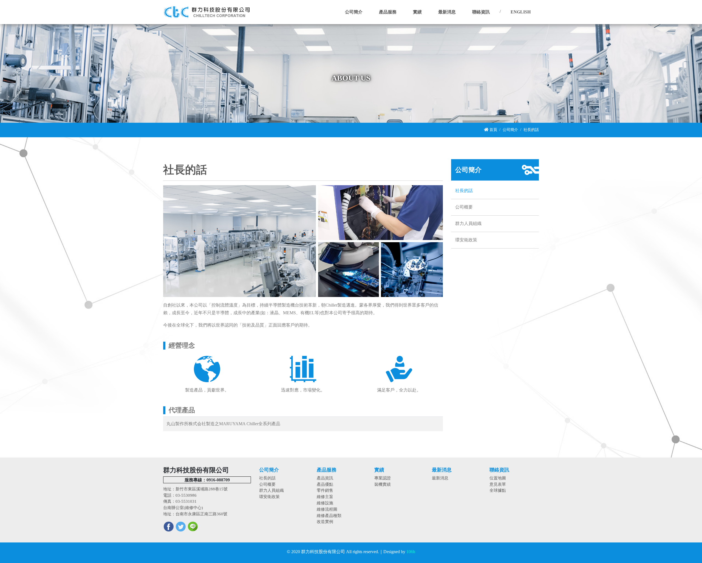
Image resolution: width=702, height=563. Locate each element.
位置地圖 (497, 478)
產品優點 (325, 484)
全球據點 (497, 490)
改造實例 (325, 521)
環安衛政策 (466, 240)
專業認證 (382, 478)
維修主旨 (325, 496)
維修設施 (325, 503)
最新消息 (440, 478)
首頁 (492, 129)
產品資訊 (325, 478)
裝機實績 (382, 484)
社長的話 (464, 190)
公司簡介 (510, 129)
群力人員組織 (468, 223)
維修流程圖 (327, 509)
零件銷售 (325, 490)
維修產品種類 (329, 515)
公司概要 (464, 207)
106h (410, 551)
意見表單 (497, 484)
